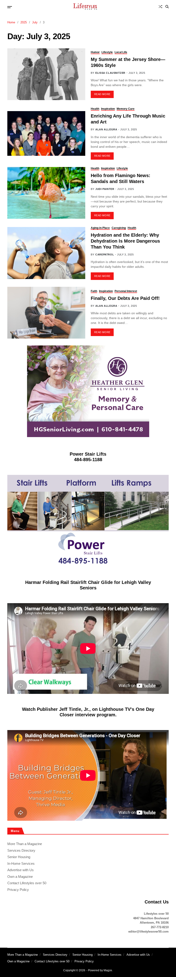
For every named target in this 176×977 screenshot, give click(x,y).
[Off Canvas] (9, 7)
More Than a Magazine (24, 844)
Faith (94, 291)
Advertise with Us (20, 870)
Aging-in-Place (100, 228)
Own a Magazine (20, 876)
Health (95, 108)
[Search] (167, 6)
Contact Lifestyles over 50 (26, 883)
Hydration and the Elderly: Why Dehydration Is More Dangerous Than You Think (125, 241)
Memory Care (126, 108)
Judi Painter (104, 189)
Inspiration (108, 108)
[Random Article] (160, 6)
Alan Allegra (106, 129)
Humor (95, 52)
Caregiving (119, 228)
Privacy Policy (18, 890)
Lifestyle (107, 52)
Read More (102, 94)
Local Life (121, 52)
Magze (108, 970)
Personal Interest (126, 291)
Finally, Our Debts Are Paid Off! (125, 298)
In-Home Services (21, 863)
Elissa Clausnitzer (110, 72)
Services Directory (21, 850)
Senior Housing (18, 857)
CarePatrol (104, 254)
